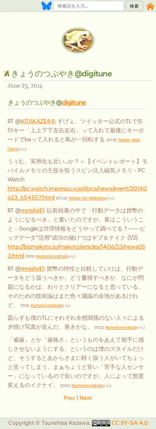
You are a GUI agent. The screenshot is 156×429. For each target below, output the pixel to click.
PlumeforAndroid (51, 256)
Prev (69, 397)
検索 (134, 6)
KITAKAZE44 (38, 121)
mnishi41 (32, 210)
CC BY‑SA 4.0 (130, 422)
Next (86, 397)
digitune (74, 102)
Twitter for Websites (87, 198)
